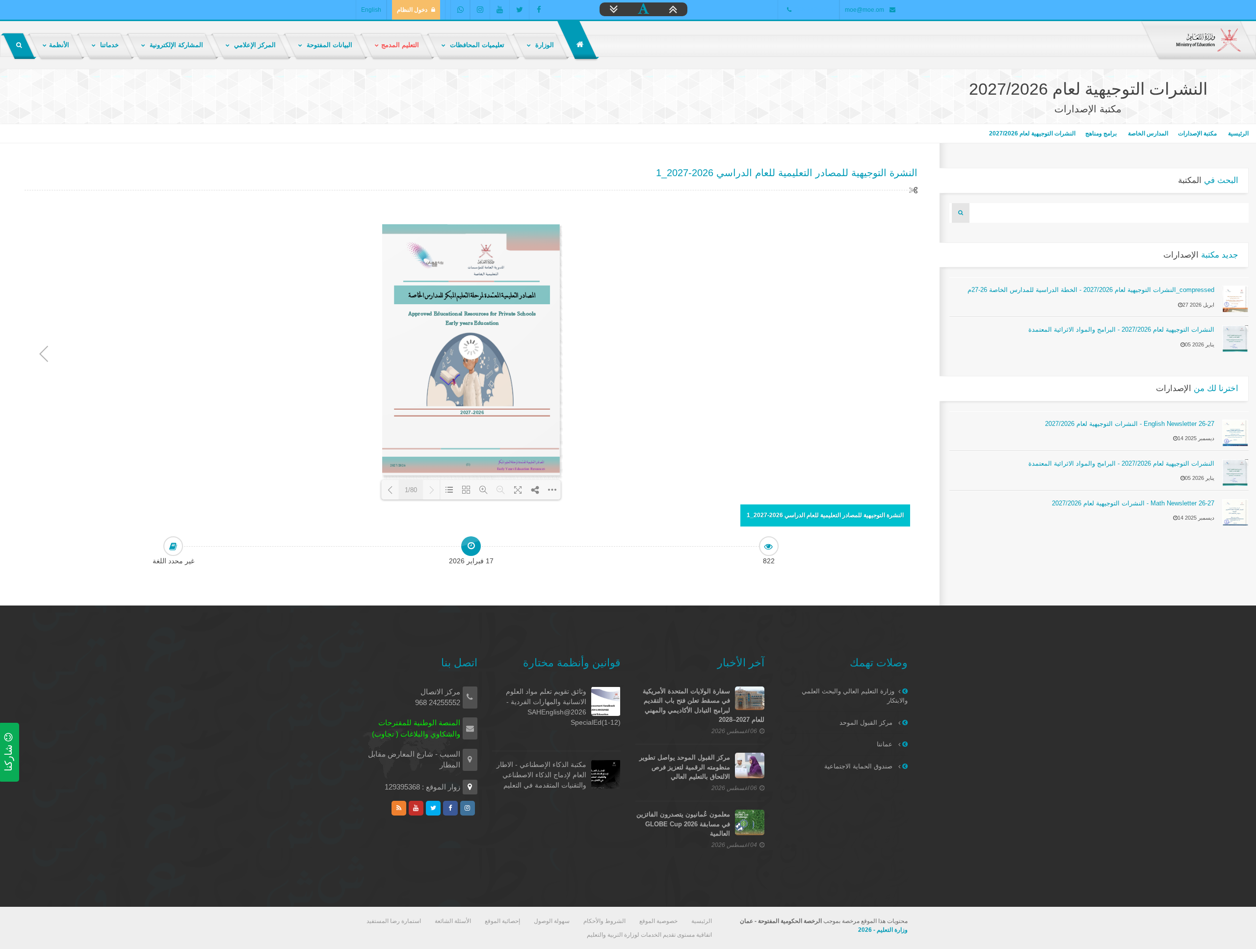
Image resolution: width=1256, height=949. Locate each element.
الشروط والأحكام (604, 921)
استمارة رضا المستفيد (393, 921)
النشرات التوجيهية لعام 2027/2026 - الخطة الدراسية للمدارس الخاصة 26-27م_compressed (1091, 289)
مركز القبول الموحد (866, 722)
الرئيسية (1238, 133)
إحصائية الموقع (502, 921)
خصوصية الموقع (658, 921)
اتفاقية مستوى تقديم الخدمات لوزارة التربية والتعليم (649, 934)
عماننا (885, 744)
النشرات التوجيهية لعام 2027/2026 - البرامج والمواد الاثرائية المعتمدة (1121, 329)
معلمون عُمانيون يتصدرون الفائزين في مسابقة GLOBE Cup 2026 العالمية (683, 824)
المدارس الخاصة (1147, 133)
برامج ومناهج (1101, 133)
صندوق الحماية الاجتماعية (859, 766)
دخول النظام (412, 9)
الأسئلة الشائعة (453, 921)
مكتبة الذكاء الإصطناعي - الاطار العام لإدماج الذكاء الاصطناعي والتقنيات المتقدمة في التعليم (541, 775)
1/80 (411, 490)
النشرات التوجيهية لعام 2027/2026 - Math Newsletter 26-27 (1133, 503)
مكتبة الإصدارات (1197, 133)
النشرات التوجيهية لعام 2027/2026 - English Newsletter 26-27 (1129, 423)
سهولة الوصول (552, 921)
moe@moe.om (864, 9)
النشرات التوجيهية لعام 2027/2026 (1032, 133)
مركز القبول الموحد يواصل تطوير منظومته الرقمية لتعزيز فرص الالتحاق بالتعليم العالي (684, 767)
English (371, 9)
